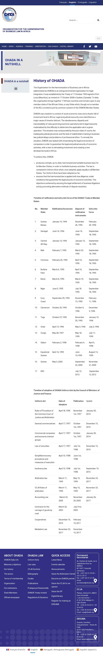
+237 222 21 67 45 (87, 578)
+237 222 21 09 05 (87, 573)
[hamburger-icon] (99, 38)
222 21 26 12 (81, 576)
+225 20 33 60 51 (86, 605)
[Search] (98, 20)
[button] (16, 88)
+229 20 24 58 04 (86, 634)
